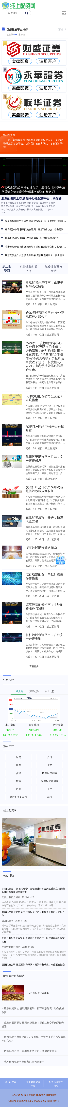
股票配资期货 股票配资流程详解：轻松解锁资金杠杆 (32, 238)
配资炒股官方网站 (56, 1083)
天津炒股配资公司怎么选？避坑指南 (44, 398)
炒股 (18, 789)
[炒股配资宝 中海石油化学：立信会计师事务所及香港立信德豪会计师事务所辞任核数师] (34, 175)
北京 (49, 765)
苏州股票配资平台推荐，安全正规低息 (44, 458)
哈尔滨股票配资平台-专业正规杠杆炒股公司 (45, 314)
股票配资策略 (49, 773)
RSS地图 (40, 1094)
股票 (18, 765)
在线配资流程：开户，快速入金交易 (44, 519)
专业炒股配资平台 (33, 1083)
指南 (18, 781)
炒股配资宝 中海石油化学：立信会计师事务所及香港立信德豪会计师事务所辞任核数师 (33, 189)
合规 (18, 773)
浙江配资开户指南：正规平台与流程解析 (44, 284)
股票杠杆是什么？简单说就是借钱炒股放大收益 (44, 489)
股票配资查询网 (49, 781)
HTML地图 (51, 1094)
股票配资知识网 (42, 1100)
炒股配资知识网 (18, 797)
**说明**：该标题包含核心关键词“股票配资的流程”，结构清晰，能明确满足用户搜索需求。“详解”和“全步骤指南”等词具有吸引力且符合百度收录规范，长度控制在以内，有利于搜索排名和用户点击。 (45, 356)
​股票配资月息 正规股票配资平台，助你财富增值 (30, 1051)
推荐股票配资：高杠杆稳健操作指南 (44, 576)
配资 (18, 757)
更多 (61, 29)
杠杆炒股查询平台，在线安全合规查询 (44, 636)
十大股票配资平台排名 (37, 993)
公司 (49, 757)
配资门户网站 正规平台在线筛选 (45, 428)
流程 (49, 797)
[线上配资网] (18, 5)
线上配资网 (10, 1082)
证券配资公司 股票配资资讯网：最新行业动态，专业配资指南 (33, 964)
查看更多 (34, 666)
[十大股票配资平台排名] (13, 992)
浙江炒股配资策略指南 (41, 547)
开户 (49, 789)
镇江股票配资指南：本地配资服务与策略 (44, 606)
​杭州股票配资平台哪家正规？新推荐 (24, 1061)
